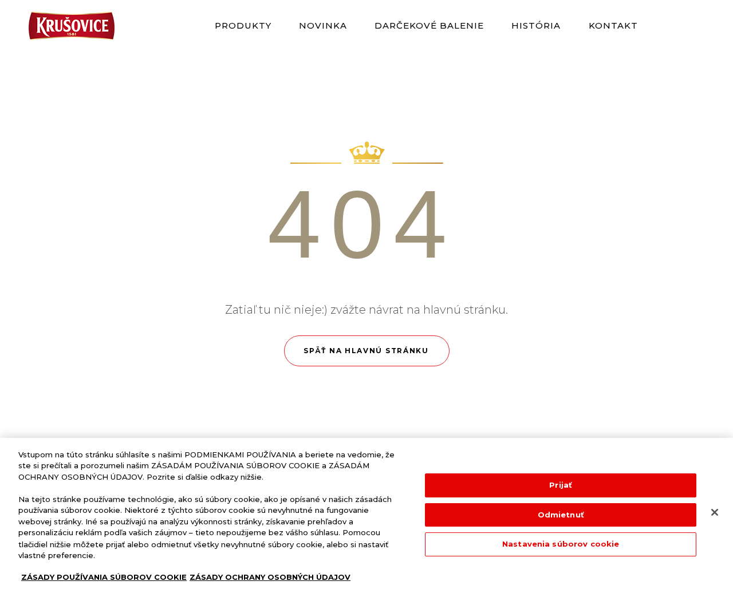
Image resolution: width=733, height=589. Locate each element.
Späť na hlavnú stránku (366, 350)
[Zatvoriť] (714, 512)
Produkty (243, 25)
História (537, 25)
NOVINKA (323, 25)
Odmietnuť (561, 514)
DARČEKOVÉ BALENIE (430, 25)
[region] (366, 513)
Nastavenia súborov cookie (560, 543)
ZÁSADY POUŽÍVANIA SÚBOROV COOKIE (104, 577)
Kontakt (613, 25)
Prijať (560, 484)
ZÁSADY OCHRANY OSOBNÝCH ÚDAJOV (270, 577)
